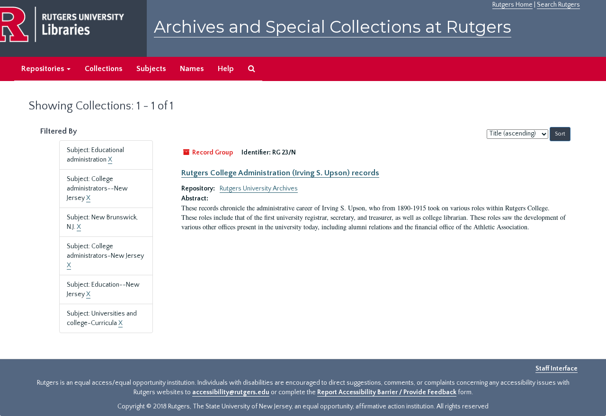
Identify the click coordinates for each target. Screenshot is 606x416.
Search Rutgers (558, 5)
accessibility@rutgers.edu (230, 392)
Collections (103, 68)
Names (192, 68)
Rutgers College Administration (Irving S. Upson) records (280, 173)
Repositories (43, 68)
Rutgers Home (512, 5)
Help (226, 68)
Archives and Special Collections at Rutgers (332, 27)
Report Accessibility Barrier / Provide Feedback (386, 392)
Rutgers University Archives (259, 188)
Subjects (151, 68)
